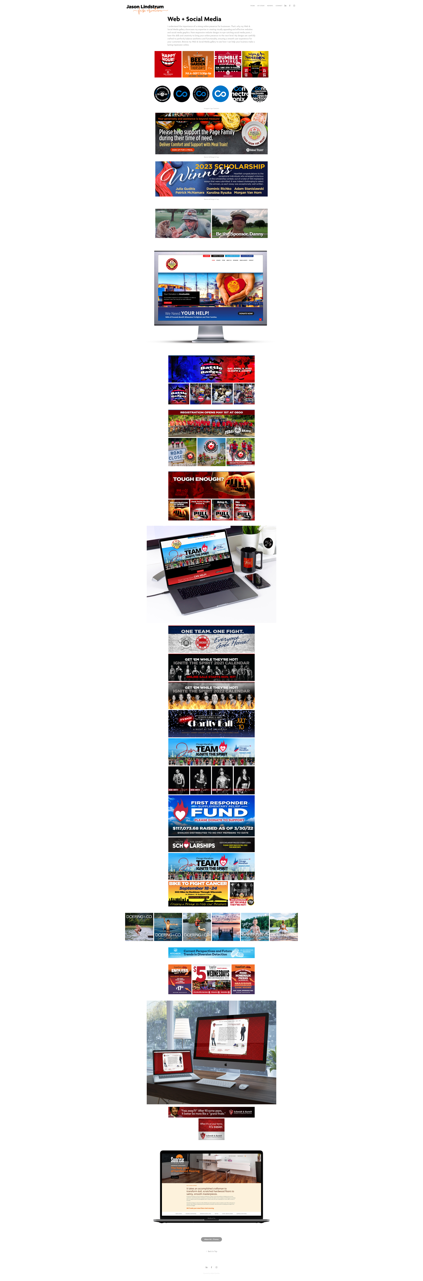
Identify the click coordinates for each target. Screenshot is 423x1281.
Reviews (270, 6)
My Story (261, 6)
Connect (279, 6)
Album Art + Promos (211, 1239)
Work (252, 6)
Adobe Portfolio (215, 1273)
